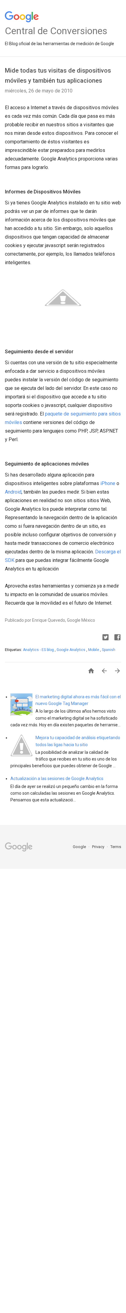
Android (13, 492)
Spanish (108, 650)
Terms (115, 846)
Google (80, 846)
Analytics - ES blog (39, 650)
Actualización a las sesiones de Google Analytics (56, 778)
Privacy (98, 846)
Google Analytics (71, 650)
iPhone (107, 483)
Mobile (94, 650)
